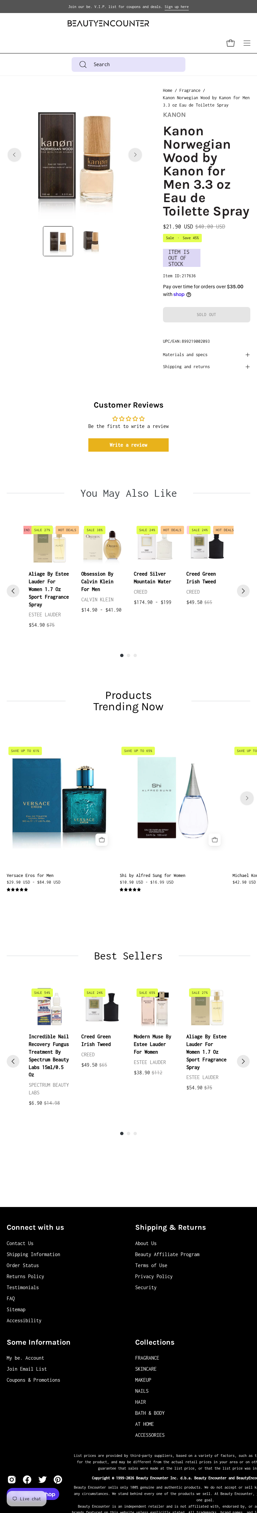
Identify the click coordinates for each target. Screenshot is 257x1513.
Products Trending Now (128, 701)
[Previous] (14, 154)
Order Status (23, 1265)
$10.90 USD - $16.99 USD (147, 882)
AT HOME (144, 1424)
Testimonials (23, 1287)
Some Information (39, 1342)
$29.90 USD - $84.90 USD (34, 882)
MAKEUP (143, 1380)
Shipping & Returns (170, 1227)
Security (146, 1287)
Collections (155, 1342)
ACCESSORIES (150, 1435)
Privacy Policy (154, 1276)
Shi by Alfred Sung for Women (152, 875)
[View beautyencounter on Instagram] (12, 1480)
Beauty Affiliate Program (167, 1254)
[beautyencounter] (108, 23)
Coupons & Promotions (33, 1380)
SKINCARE (146, 1369)
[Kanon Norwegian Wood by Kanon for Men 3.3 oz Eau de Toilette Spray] (58, 241)
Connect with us (35, 1227)
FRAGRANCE (147, 1358)
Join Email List (27, 1369)
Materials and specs (185, 354)
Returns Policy (25, 1276)
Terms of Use (151, 1265)
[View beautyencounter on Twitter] (42, 1480)
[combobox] (129, 64)
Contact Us (20, 1243)
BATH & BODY (150, 1413)
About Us (146, 1243)
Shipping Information (33, 1254)
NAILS (142, 1391)
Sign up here (177, 7)
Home (167, 90)
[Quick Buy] (102, 840)
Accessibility (24, 1320)
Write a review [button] (128, 445)
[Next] (135, 154)
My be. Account (25, 1358)
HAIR (140, 1402)
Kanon (174, 115)
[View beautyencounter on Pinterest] (58, 1480)
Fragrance (189, 90)
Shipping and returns (186, 366)
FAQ (11, 1298)
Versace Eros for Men (30, 875)
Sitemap (16, 1309)
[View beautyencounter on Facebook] (27, 1480)
